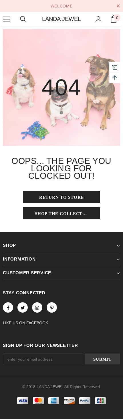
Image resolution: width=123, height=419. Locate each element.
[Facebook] (8, 307)
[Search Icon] (23, 19)
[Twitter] (22, 307)
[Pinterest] (52, 307)
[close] (118, 6)
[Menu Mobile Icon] (6, 19)
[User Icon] (99, 19)
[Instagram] (37, 307)
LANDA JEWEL (61, 19)
